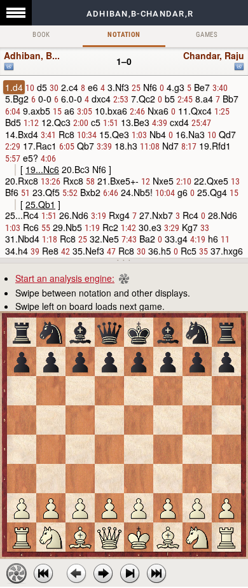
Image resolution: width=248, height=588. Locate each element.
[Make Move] (103, 573)
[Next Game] (156, 573)
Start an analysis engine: (64, 278)
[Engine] (16, 573)
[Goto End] (130, 573)
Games (206, 35)
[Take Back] (76, 573)
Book (41, 35)
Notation (123, 35)
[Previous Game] (43, 573)
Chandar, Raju (213, 55)
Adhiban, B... (32, 55)
